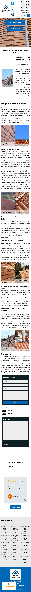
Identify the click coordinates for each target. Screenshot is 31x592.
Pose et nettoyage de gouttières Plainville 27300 (16, 530)
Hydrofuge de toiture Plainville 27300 (26, 529)
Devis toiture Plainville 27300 (6, 544)
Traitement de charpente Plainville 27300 (26, 545)
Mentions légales (18, 589)
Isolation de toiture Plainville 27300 (15, 550)
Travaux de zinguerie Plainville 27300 (15, 543)
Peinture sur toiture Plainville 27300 (26, 552)
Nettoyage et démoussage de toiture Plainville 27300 (6, 558)
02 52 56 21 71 (22, 5)
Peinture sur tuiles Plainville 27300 (16, 557)
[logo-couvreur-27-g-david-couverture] (5, 9)
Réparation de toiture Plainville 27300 (6, 538)
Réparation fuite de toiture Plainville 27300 (5, 530)
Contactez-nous (15, 29)
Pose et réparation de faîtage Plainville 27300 (26, 537)
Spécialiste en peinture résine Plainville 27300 (26, 559)
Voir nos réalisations (15, 22)
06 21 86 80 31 (27, 5)
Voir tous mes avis (15, 507)
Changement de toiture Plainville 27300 (6, 550)
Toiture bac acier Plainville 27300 (16, 537)
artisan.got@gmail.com (17, 18)
